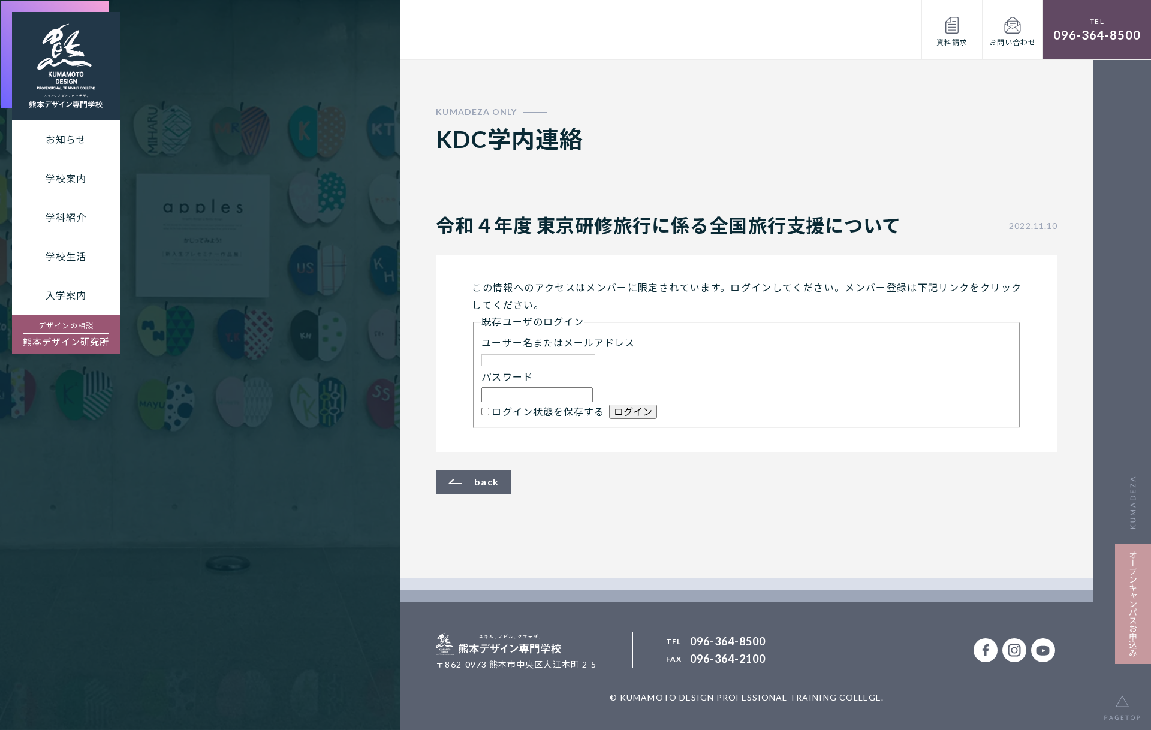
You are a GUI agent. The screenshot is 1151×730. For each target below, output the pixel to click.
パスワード (506, 376)
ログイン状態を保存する (548, 411)
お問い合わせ (1012, 42)
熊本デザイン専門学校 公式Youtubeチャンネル (1043, 650)
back (486, 481)
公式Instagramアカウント (1014, 650)
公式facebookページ (986, 650)
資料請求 (952, 42)
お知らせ (66, 139)
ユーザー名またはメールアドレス (558, 342)
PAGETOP (1122, 701)
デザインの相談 (66, 334)
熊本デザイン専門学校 (66, 66)
